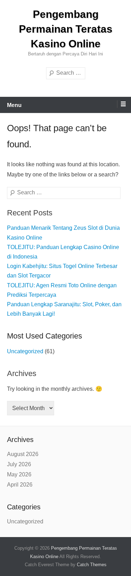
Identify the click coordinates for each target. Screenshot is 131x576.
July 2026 (19, 464)
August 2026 (22, 454)
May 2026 (19, 474)
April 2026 (19, 485)
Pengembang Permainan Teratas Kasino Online (65, 28)
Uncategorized (25, 351)
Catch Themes (92, 564)
